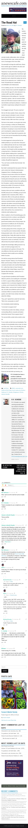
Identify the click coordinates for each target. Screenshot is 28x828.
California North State (6, 390)
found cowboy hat (16, 390)
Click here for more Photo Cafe (8, 720)
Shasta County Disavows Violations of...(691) (12, 755)
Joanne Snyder (6, 717)
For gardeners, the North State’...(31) (10, 733)
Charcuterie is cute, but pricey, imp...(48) (11, 731)
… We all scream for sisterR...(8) (9, 738)
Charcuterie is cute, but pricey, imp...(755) (11, 753)
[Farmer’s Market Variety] (14, 694)
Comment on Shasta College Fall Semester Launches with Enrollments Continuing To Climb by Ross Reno (13, 796)
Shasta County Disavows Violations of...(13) (11, 735)
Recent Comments (9, 791)
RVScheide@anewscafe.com (19, 456)
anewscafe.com (19, 388)
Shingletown (16, 392)
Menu (14, 16)
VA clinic (21, 392)
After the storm (7, 466)
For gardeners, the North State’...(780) (10, 750)
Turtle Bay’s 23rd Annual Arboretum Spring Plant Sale (20, 469)
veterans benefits (5, 394)
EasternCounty (13, 595)
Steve (11, 581)
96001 (13, 388)
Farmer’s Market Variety (9, 712)
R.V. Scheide (19, 25)
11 (25, 22)
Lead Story (6, 388)
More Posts (15, 459)
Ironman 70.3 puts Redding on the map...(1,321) (12, 748)
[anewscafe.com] (14, 4)
